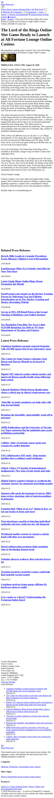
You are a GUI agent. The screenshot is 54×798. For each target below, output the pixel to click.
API (32, 9)
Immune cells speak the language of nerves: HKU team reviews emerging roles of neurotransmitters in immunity (26, 496)
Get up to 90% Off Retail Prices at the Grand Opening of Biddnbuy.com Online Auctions (24, 313)
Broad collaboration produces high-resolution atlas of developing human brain (24, 548)
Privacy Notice (35, 787)
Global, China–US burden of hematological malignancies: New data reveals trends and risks (25, 469)
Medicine (5, 12)
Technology (16, 12)
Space (40, 12)
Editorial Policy (24, 9)
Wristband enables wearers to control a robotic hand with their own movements (25, 535)
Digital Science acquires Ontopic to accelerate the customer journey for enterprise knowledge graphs (27, 482)
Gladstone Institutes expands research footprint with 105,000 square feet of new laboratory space (26, 347)
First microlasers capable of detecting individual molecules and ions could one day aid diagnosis (25, 522)
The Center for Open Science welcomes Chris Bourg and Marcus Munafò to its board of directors (24, 361)
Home (3, 9)
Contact (15, 9)
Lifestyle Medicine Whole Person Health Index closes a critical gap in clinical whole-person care (25, 391)
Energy (38, 767)
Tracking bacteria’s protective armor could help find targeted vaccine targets (25, 573)
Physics (11, 14)
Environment (29, 12)
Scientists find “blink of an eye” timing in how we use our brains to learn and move (26, 510)
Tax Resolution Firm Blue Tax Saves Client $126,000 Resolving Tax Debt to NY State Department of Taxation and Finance (23, 327)
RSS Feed (39, 9)
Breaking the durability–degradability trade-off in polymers (29, 723)
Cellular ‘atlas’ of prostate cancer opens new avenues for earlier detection (23, 444)
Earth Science (35, 777)
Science (12, 17)
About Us (5, 787)
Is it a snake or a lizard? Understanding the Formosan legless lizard (23, 598)
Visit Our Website (8, 682)
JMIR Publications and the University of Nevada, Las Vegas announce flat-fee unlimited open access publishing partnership (26, 430)
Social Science (35, 14)
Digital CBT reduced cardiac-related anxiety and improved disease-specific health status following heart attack (26, 377)
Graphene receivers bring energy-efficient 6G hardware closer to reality (24, 586)
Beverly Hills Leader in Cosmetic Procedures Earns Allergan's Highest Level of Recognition (24, 257)
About (8, 9)
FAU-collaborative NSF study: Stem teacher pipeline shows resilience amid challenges (23, 457)
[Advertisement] (27, 219)
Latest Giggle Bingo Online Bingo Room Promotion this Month (22, 282)
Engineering (22, 14)
